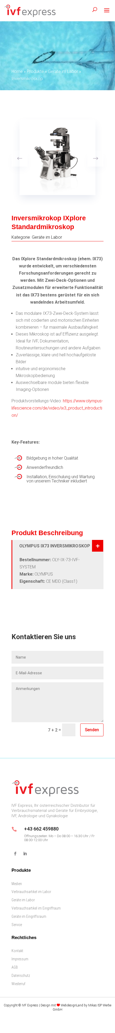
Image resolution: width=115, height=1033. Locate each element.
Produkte (35, 71)
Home (17, 71)
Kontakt (17, 951)
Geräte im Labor (63, 71)
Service (16, 925)
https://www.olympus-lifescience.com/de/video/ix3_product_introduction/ (57, 408)
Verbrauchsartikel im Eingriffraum (36, 908)
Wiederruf (18, 984)
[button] (95, 159)
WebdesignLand (72, 1005)
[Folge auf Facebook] (15, 853)
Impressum (19, 959)
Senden (92, 729)
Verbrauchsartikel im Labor (31, 892)
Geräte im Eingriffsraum (28, 916)
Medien (16, 884)
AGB (14, 967)
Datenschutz (20, 975)
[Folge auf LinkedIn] (25, 853)
